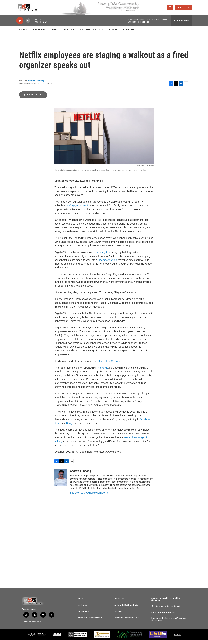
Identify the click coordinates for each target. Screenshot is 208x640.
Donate (184, 7)
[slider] (32, 20)
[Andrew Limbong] (60, 477)
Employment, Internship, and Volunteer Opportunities (168, 619)
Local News (82, 605)
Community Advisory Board (126, 618)
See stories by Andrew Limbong (89, 492)
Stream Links (128, 29)
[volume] (28, 20)
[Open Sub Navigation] (29, 29)
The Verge (102, 367)
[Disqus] (104, 550)
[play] (20, 20)
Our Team (118, 611)
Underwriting (88, 29)
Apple (57, 423)
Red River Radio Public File (163, 612)
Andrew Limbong (36, 80)
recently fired (103, 252)
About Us (69, 29)
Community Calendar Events (89, 618)
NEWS (54, 29)
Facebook (145, 419)
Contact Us (119, 599)
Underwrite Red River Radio (126, 605)
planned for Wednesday (111, 361)
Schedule (21, 29)
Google (70, 423)
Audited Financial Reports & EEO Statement (165, 599)
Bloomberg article (107, 259)
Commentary (83, 611)
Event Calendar (108, 29)
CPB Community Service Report (165, 606)
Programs (39, 29)
